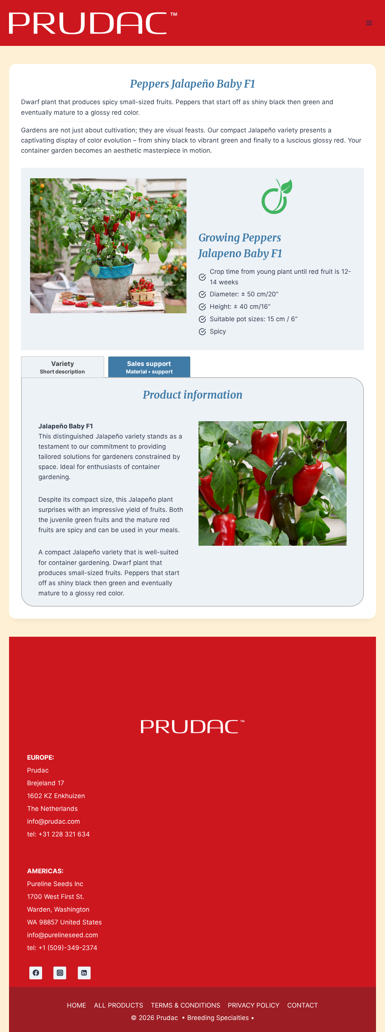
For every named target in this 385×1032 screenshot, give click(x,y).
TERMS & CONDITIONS (185, 1005)
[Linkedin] (84, 973)
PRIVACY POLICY (253, 1005)
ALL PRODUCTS (118, 1005)
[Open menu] (369, 23)
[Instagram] (59, 973)
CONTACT (302, 1005)
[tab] (62, 367)
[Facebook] (35, 973)
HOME (76, 1005)
